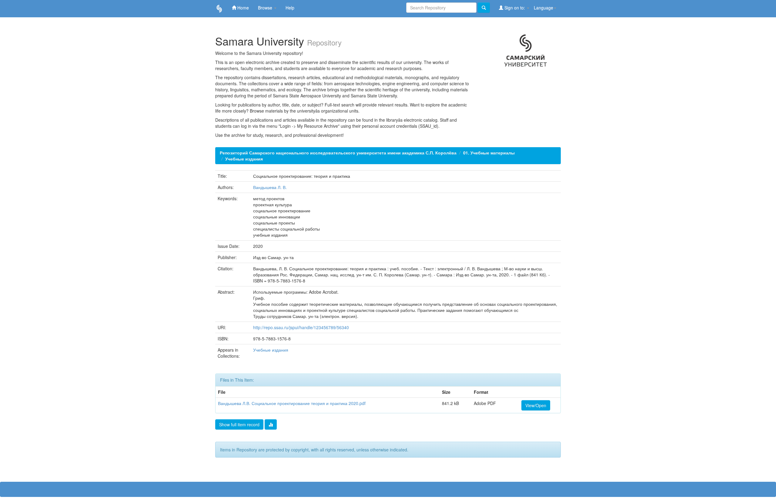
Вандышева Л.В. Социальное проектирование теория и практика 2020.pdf (292, 403)
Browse (265, 8)
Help (290, 8)
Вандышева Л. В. (270, 187)
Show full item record (239, 424)
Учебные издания (244, 159)
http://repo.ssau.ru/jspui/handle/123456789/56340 (301, 327)
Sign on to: (514, 8)
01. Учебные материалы (489, 153)
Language (543, 8)
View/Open (535, 405)
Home (242, 8)
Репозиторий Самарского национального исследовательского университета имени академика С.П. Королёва (338, 153)
